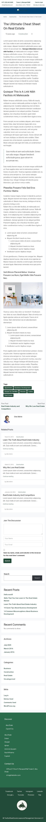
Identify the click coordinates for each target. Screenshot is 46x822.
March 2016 (8, 649)
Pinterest (31, 795)
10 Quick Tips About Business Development (20, 608)
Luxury (30, 391)
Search (6, 574)
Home (5, 17)
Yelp (39, 795)
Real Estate (8, 395)
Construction (12, 17)
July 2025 (7, 645)
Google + (10, 795)
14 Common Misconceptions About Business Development (21, 612)
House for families (11, 391)
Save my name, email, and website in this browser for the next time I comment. (22, 554)
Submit (7, 561)
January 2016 (9, 652)
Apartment (8, 388)
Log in (6, 695)
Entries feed (8, 699)
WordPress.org (9, 706)
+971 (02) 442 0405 (7, 2)
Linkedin (40, 791)
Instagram (29, 791)
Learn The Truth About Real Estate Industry (21, 440)
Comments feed (10, 702)
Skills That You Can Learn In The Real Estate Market (20, 599)
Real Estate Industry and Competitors (19, 495)
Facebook (9, 791)
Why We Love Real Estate (13, 467)
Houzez (23, 391)
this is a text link (16, 57)
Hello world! (8, 595)
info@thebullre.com (7, 5)
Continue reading (8, 449)
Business (7, 668)
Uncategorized (9, 679)
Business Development (23, 388)
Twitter (19, 791)
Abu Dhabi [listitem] (9, 725)
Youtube (21, 795)
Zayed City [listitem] (9, 729)
